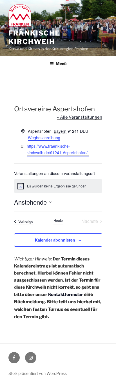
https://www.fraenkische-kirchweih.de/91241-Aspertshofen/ (57, 149)
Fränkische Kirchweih (34, 37)
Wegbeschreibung (44, 137)
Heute (58, 220)
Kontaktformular (65, 294)
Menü (61, 63)
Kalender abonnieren (55, 240)
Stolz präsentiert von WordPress (37, 373)
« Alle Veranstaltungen (79, 117)
